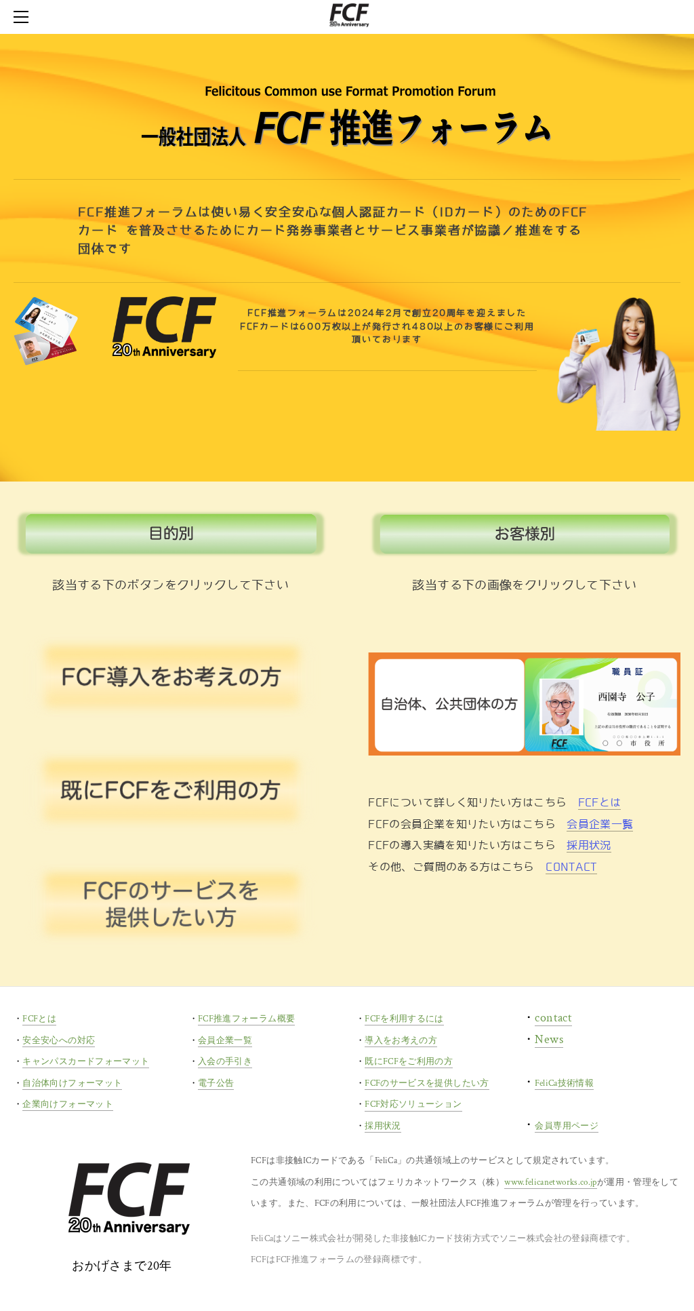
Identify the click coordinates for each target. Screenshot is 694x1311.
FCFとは (599, 802)
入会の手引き (225, 1062)
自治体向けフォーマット (72, 1083)
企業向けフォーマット (67, 1104)
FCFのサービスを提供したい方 (427, 1083)
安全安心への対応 (58, 1040)
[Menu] (24, 17)
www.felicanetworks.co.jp (550, 1182)
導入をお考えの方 (401, 1040)
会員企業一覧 (600, 824)
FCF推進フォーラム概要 (246, 1019)
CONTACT (571, 867)
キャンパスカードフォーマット (85, 1062)
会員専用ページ (566, 1126)
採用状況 (589, 845)
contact (553, 1017)
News (549, 1039)
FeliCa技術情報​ (564, 1083)
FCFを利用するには (404, 1019)
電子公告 (216, 1083)
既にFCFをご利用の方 (409, 1062)
